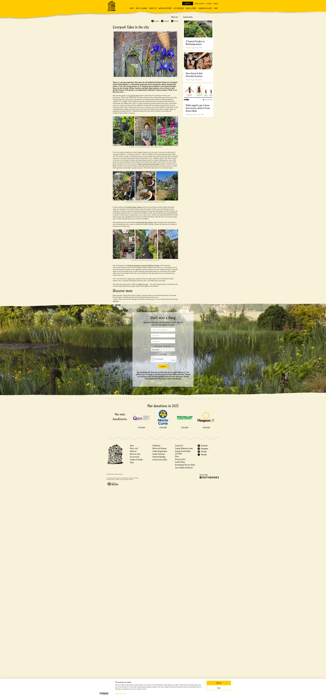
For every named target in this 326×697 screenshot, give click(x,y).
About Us (153, 8)
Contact (215, 4)
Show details (119, 693)
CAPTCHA (163, 354)
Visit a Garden (141, 8)
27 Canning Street (133, 95)
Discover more (135, 454)
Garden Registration (159, 451)
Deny (218, 688)
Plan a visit (134, 448)
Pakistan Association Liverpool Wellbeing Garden (143, 265)
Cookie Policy (180, 462)
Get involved (179, 8)
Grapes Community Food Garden (148, 164)
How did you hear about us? (163, 346)
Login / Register (199, 4)
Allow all (218, 683)
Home (132, 8)
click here (116, 301)
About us (133, 451)
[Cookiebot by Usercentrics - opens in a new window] (104, 693)
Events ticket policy (159, 459)
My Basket (209, 4)
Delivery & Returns (159, 448)
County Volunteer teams (184, 448)
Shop (216, 8)
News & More (191, 8)
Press (177, 456)
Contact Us (179, 445)
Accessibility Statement (184, 467)
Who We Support (165, 8)
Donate (188, 3)
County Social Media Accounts (182, 452)
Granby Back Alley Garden (144, 222)
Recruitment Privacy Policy (185, 465)
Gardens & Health (205, 8)
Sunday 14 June (143, 284)
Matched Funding (158, 457)
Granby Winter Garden (134, 207)
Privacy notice (180, 459)
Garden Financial (158, 454)
